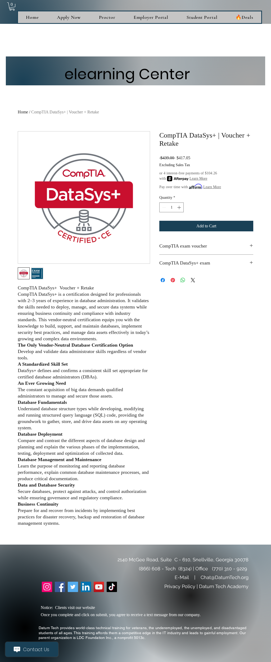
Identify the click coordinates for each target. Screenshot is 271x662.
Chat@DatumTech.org (225, 577)
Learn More (198, 178)
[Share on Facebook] (163, 280)
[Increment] (179, 207)
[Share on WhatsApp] (183, 280)
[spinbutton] (171, 207)
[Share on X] (193, 280)
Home (23, 112)
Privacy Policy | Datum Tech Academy (206, 586)
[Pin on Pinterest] (173, 280)
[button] (12, 6)
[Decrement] (163, 207)
